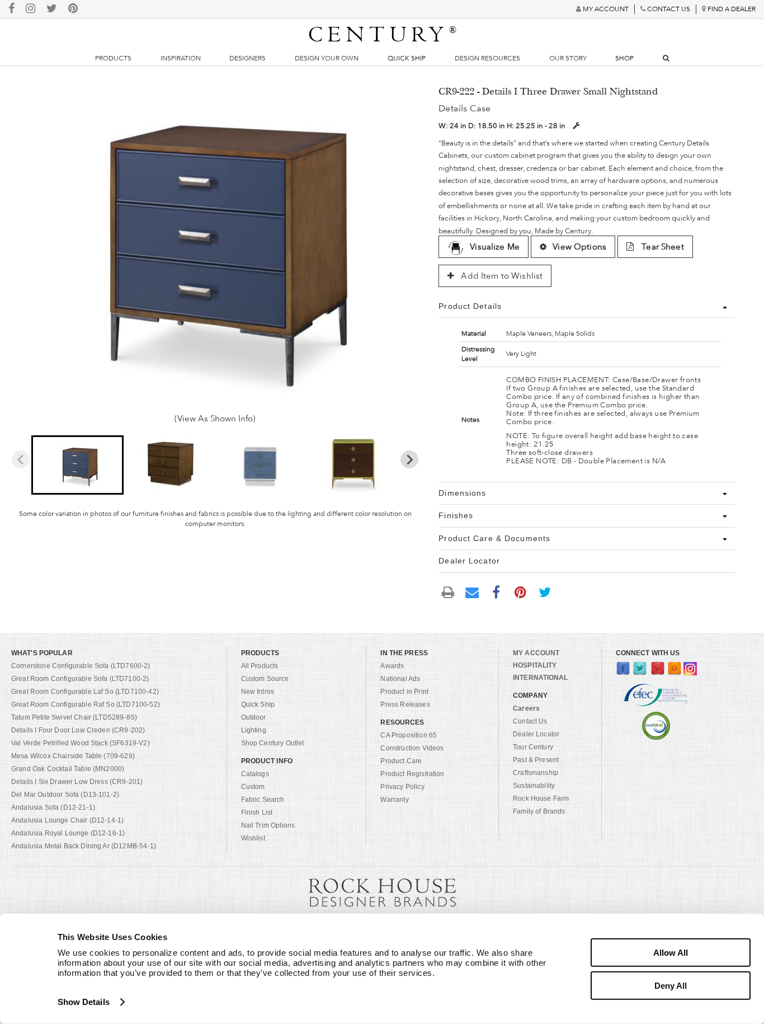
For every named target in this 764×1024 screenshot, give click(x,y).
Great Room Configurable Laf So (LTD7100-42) (85, 692)
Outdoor (253, 717)
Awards (392, 666)
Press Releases (405, 704)
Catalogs (255, 774)
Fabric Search (263, 800)
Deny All (670, 985)
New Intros (258, 692)
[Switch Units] (576, 125)
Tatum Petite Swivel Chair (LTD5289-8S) (74, 717)
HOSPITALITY (535, 665)
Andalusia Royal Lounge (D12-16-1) (68, 833)
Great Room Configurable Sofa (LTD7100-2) (80, 679)
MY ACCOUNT (536, 653)
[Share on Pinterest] (520, 591)
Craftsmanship (535, 773)
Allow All (670, 952)
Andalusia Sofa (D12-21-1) (53, 807)
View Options (579, 247)
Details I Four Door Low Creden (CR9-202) (78, 730)
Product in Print (404, 692)
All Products (260, 666)
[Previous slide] (21, 459)
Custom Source (265, 679)
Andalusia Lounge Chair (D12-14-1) (67, 820)
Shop (624, 58)
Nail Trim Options (268, 825)
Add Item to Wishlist (501, 276)
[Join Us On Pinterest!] (73, 9)
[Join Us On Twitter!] (51, 9)
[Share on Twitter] (544, 591)
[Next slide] (409, 459)
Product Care (401, 761)
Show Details (84, 1002)
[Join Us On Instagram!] (30, 9)
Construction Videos (412, 748)
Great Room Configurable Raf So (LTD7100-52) (85, 704)
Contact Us (530, 721)
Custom (253, 787)
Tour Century (533, 747)
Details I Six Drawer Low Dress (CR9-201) (77, 782)
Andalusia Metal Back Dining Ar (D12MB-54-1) (83, 846)
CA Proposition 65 (408, 735)
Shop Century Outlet (272, 743)
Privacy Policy (402, 787)
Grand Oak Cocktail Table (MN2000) (67, 769)
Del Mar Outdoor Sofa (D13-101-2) (65, 794)
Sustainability (534, 786)
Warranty (394, 800)
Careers (526, 708)
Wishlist (253, 838)
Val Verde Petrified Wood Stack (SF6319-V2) (80, 743)
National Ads (400, 679)
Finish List (257, 812)
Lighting (253, 730)
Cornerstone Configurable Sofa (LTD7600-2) (80, 666)
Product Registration (412, 774)
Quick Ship (407, 58)
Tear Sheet (661, 247)
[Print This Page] (448, 591)
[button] (77, 465)
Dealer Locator (536, 734)
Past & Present (536, 760)
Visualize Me (495, 247)
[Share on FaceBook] (496, 591)
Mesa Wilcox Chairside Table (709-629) (73, 756)
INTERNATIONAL (540, 678)
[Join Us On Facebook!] (11, 9)
